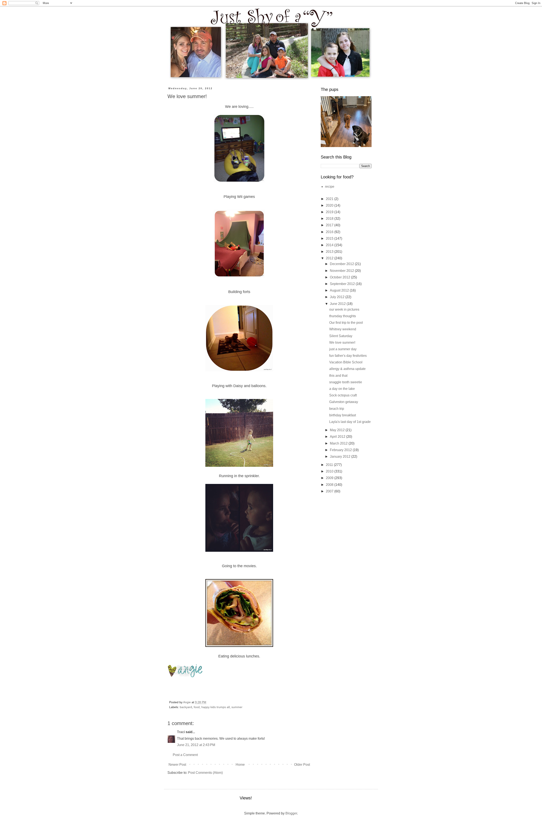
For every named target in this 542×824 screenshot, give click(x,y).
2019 (330, 212)
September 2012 (343, 284)
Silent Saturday (340, 336)
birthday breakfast (342, 415)
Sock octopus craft (343, 395)
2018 (330, 218)
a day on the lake (342, 388)
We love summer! (342, 342)
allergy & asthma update (347, 369)
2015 (330, 238)
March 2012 (339, 443)
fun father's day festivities (348, 355)
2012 (330, 258)
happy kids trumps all (215, 707)
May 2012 (338, 430)
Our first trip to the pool (346, 322)
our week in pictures (344, 309)
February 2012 (341, 450)
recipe (329, 186)
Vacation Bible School (345, 362)
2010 (330, 471)
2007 (330, 491)
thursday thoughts (342, 316)
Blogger (291, 813)
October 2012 (340, 277)
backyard (186, 707)
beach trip (336, 408)
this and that (338, 375)
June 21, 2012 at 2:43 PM (196, 745)
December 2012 (342, 264)
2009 (330, 478)
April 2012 (338, 436)
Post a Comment (185, 755)
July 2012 (337, 297)
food (197, 707)
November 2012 (342, 270)
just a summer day (343, 349)
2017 (330, 225)
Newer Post (177, 764)
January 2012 (340, 456)
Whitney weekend (342, 329)
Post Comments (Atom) (205, 772)
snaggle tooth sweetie (345, 382)
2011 (330, 465)
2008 (330, 484)
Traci (181, 732)
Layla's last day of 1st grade (350, 422)
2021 (330, 199)
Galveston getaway (343, 402)
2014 (330, 245)
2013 (330, 251)
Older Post (302, 764)
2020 (330, 205)
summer (236, 707)
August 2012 (340, 290)
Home (240, 764)
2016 (330, 232)
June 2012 (338, 304)
